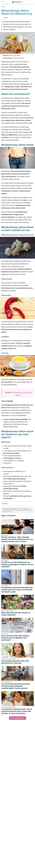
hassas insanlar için (24, 135)
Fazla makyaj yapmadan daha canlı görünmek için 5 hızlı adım (15, 662)
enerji (30, 200)
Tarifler (3, 6)
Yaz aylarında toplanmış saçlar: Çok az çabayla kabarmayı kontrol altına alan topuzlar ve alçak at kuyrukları (16, 711)
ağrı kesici (20, 346)
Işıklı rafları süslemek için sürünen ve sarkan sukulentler (15, 614)
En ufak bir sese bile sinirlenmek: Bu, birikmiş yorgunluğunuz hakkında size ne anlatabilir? (17, 564)
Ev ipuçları (4, 585)
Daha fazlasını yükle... (17, 718)
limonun (15, 460)
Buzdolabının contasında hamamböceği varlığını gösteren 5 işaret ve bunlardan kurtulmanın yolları (17, 590)
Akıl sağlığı (4, 535)
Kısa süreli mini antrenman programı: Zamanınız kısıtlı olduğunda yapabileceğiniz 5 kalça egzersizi (15, 686)
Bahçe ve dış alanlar (7, 611)
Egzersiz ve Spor (6, 682)
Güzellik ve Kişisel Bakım (8, 659)
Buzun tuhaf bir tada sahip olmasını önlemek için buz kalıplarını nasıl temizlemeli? (15, 638)
